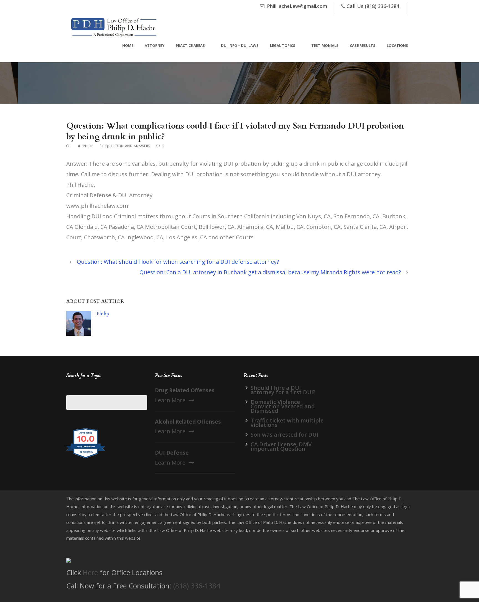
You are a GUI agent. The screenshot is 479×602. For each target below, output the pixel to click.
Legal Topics (282, 45)
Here (90, 572)
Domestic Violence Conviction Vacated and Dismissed (283, 406)
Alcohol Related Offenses (188, 421)
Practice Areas (190, 45)
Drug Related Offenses (185, 390)
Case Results (362, 45)
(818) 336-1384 (196, 585)
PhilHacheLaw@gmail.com (297, 6)
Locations (397, 45)
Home (127, 45)
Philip (88, 146)
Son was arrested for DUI (284, 434)
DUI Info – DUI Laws (240, 45)
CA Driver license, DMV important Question (281, 446)
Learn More (170, 400)
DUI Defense (172, 452)
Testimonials (324, 45)
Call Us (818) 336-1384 (372, 6)
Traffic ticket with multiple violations (287, 423)
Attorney (154, 45)
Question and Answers (127, 146)
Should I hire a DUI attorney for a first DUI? (283, 390)
